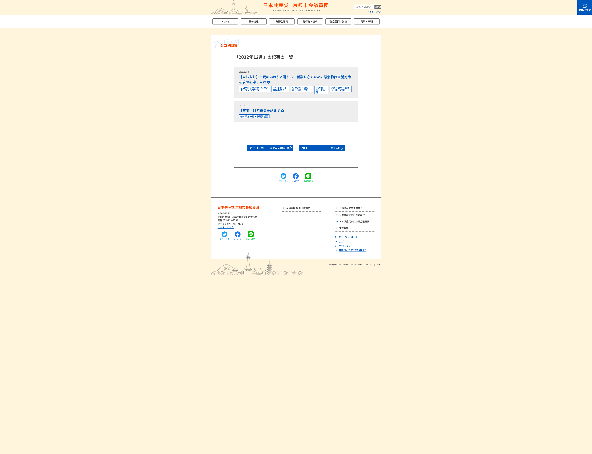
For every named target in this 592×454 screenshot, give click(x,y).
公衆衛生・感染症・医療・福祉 (300, 89)
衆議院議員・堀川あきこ (298, 208)
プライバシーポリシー (349, 237)
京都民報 (344, 228)
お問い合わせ (585, 9)
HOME (225, 21)
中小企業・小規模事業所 (280, 89)
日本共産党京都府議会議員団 (354, 221)
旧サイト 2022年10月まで (352, 250)
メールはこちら (226, 227)
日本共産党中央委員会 (350, 208)
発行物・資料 (310, 21)
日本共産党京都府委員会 (352, 214)
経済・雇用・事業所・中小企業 (340, 89)
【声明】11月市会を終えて (259, 110)
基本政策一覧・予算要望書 (254, 116)
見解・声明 (366, 21)
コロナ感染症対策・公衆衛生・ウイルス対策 (254, 89)
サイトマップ (375, 11)
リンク (341, 241)
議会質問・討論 (338, 21)
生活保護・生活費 (320, 90)
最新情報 (254, 21)
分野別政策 (282, 21)
